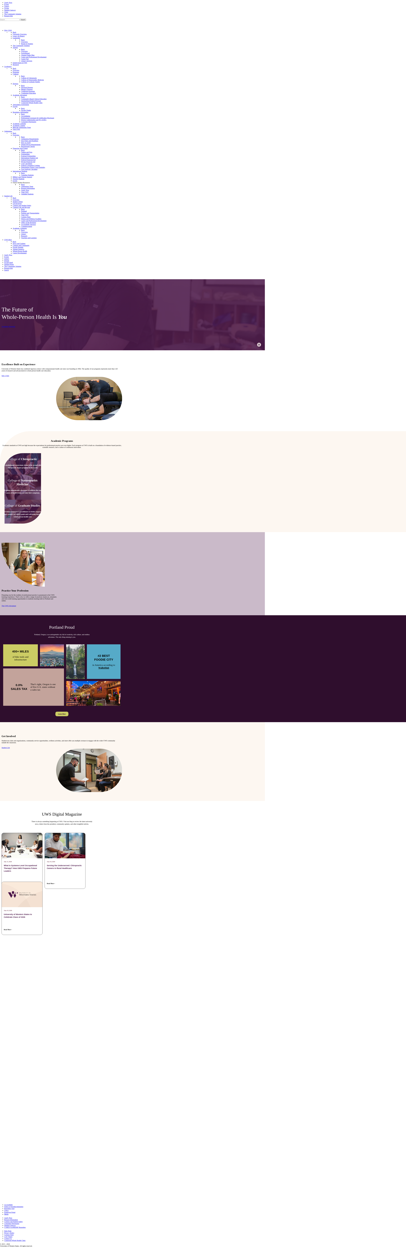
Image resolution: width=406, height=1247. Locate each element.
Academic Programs (8, 326)
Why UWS (5, 376)
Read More (50, 883)
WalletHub (103, 667)
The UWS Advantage (9, 606)
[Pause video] (259, 345)
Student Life (6, 748)
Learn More (62, 714)
